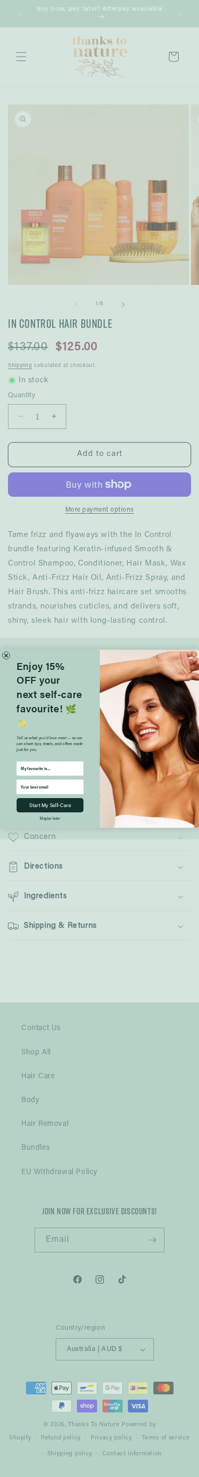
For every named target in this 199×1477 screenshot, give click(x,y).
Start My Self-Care (50, 805)
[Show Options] (78, 768)
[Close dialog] (6, 655)
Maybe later (50, 818)
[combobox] (48, 768)
